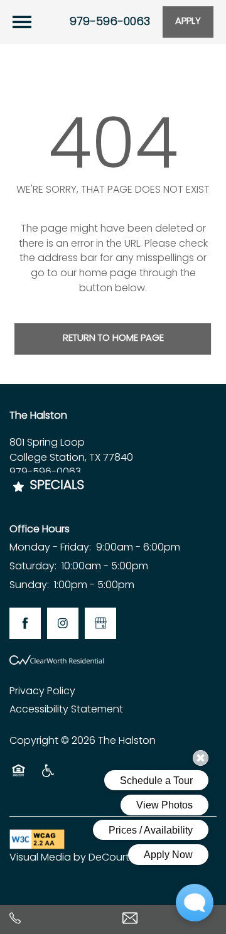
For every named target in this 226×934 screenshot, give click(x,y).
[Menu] (22, 22)
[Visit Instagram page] (62, 623)
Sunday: (29, 586)
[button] (188, 22)
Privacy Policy (42, 692)
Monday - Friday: (50, 548)
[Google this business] (100, 623)
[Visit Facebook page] (25, 623)
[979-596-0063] (56, 919)
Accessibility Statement (66, 710)
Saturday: (32, 567)
